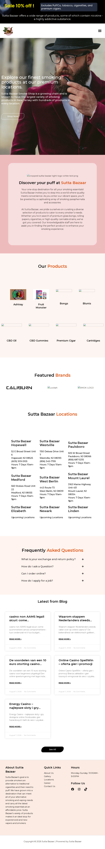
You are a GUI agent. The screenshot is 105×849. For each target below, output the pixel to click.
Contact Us (49, 786)
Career (47, 783)
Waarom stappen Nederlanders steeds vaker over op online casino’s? (74, 618)
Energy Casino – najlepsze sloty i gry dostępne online (24, 706)
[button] (99, 30)
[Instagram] (79, 790)
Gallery (47, 776)
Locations (49, 779)
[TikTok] (85, 790)
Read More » (15, 639)
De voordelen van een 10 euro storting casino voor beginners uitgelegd (27, 662)
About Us (48, 773)
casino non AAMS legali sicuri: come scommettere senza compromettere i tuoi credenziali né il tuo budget (26, 618)
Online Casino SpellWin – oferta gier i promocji (76, 662)
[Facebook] (72, 790)
